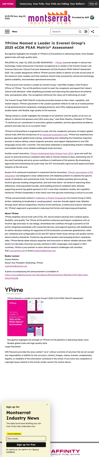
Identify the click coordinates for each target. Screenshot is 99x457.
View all (93, 4)
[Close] (47, 404)
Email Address (14, 434)
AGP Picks (7, 4)
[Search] (80, 31)
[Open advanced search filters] (86, 31)
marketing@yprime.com (16, 266)
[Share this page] (92, 31)
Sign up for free (26, 444)
